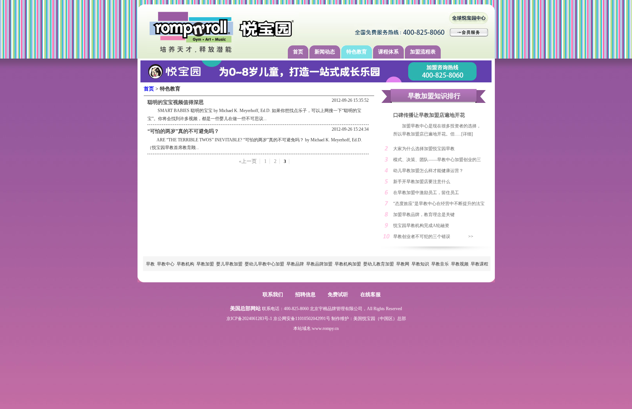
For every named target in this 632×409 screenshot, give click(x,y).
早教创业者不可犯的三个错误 (421, 236)
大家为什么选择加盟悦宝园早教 (424, 148)
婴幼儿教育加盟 (378, 264)
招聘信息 (305, 294)
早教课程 (479, 264)
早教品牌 (295, 264)
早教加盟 (205, 264)
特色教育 (356, 52)
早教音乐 (440, 264)
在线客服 (370, 294)
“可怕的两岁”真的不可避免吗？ (183, 131)
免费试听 (338, 294)
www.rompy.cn (325, 328)
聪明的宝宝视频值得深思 (175, 102)
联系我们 (273, 294)
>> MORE (474, 238)
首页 (298, 52)
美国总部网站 (245, 308)
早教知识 (420, 264)
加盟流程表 (423, 52)
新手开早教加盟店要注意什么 (421, 181)
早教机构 (185, 264)
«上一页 (248, 161)
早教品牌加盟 (319, 264)
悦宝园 (368, 318)
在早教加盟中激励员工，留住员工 (426, 192)
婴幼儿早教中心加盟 (264, 264)
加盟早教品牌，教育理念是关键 (424, 214)
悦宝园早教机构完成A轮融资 (421, 225)
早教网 (402, 264)
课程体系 (388, 52)
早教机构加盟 (348, 264)
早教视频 (460, 264)
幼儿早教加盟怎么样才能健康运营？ (428, 170)
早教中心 (165, 264)
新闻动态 (325, 52)
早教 (150, 264)
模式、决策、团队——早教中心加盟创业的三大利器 (437, 161)
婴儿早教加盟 (229, 264)
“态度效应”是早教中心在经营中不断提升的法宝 (439, 203)
